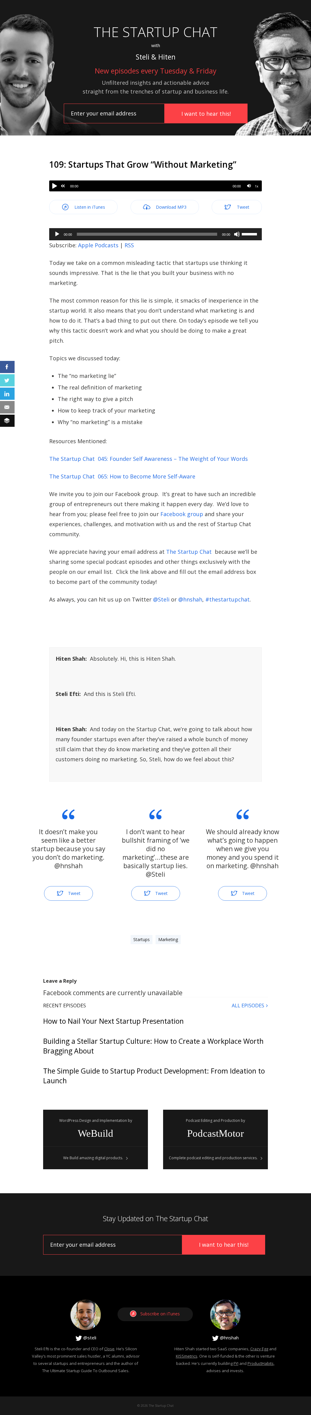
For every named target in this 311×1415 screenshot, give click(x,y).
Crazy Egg (259, 1349)
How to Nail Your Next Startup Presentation (113, 1021)
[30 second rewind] (63, 186)
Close (109, 1349)
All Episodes (248, 1005)
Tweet (242, 207)
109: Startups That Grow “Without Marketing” (142, 164)
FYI (236, 1363)
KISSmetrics (186, 1356)
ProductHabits (261, 1363)
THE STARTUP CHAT (155, 31)
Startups (141, 939)
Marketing (168, 939)
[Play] (54, 185)
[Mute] (248, 185)
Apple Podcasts (98, 245)
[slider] (250, 233)
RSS (129, 245)
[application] (155, 234)
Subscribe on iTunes (160, 1314)
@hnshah (229, 1337)
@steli (89, 1337)
